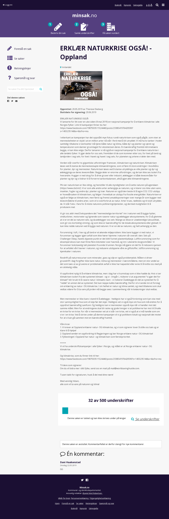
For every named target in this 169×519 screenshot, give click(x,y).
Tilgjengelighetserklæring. (100, 498)
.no (84, 15)
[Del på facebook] (87, 480)
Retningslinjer (91, 503)
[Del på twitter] (82, 480)
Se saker (79, 503)
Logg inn (8, 5)
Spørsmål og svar (106, 503)
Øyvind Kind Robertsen (92, 493)
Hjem (57, 503)
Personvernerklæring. (80, 498)
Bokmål (118, 5)
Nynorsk (127, 5)
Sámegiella (137, 5)
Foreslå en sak (68, 503)
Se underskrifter (147, 419)
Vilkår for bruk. (64, 498)
